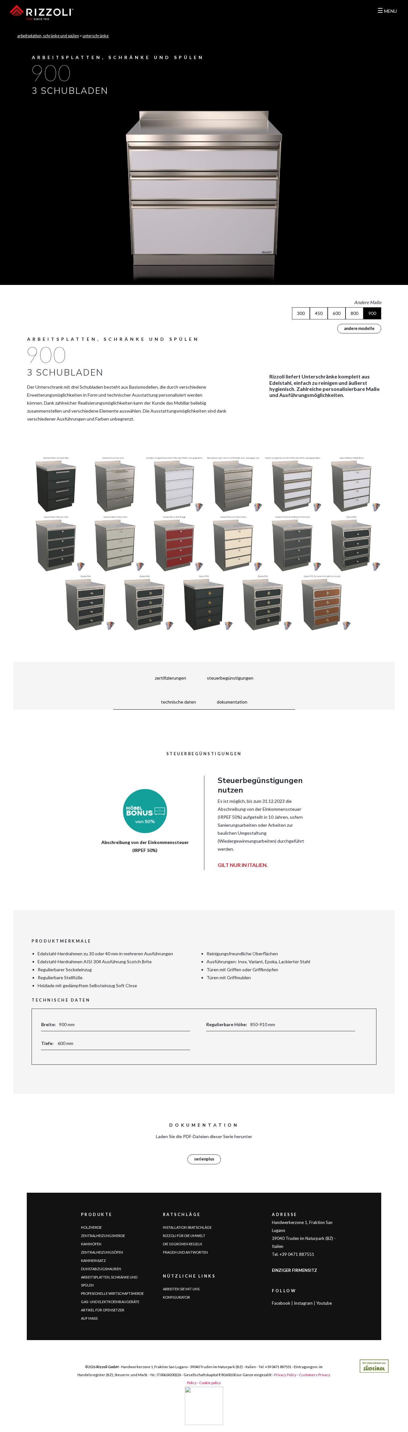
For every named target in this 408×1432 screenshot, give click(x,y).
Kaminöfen (91, 1244)
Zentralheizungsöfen (102, 1252)
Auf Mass (89, 1318)
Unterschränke (96, 36)
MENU (387, 11)
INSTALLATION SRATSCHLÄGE (187, 1227)
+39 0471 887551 (278, 1367)
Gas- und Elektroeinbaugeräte (110, 1302)
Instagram (303, 1303)
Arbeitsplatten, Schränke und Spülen (48, 36)
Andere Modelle (359, 328)
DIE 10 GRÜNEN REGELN (182, 1244)
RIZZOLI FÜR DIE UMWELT (184, 1236)
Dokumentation (232, 702)
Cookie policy (210, 1383)
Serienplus (204, 1159)
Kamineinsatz (93, 1260)
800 (354, 313)
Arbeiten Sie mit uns (181, 1289)
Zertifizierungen (170, 678)
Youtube (324, 1303)
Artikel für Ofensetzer (102, 1310)
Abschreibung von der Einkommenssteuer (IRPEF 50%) (145, 846)
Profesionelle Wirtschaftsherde (112, 1293)
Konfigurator (176, 1297)
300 (301, 313)
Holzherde (91, 1227)
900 (372, 313)
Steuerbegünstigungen (230, 678)
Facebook (281, 1303)
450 (319, 313)
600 (336, 313)
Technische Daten (178, 702)
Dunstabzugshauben (101, 1269)
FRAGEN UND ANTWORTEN (185, 1252)
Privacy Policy (285, 1375)
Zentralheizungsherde (103, 1236)
